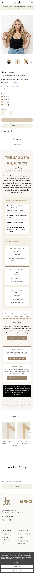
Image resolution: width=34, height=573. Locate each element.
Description (17, 139)
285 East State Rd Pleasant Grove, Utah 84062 (14, 512)
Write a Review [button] (23, 79)
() (32, 2)
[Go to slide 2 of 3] (16, 445)
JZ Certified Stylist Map (17, 358)
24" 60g (6, 97)
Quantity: (4, 109)
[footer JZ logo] (6, 501)
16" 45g (6, 105)
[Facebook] (2, 131)
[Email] (5, 131)
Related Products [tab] (17, 416)
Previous (2, 61)
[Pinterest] (11, 131)
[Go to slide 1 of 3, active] (13, 445)
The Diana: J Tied (22, 441)
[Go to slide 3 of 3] (18, 445)
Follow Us (5, 534)
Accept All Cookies (17, 570)
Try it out (16, 9)
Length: (4, 94)
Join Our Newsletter (6, 539)
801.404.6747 (9, 516)
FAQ (3, 543)
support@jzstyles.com (12, 520)
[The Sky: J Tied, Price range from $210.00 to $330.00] (8, 430)
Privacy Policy (23, 530)
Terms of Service (24, 534)
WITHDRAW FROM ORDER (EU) (23, 542)
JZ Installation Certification (17, 377)
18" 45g (6, 102)
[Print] (8, 131)
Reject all (17, 566)
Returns (21, 537)
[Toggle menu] (2, 2)
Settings (17, 562)
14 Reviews (17, 144)
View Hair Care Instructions (17, 338)
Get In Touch (6, 530)
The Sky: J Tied (6, 441)
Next (31, 61)
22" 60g (6, 99)
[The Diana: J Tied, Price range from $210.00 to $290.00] (23, 430)
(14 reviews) (12, 79)
